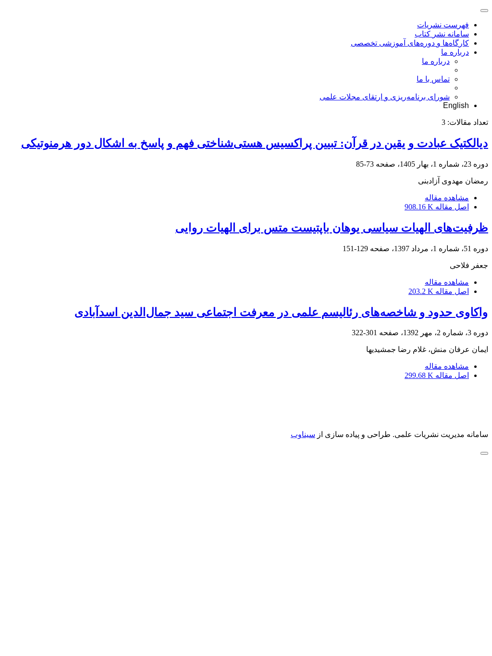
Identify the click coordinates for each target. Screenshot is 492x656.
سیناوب (303, 434)
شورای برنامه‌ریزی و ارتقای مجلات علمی (385, 97)
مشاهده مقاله (447, 198)
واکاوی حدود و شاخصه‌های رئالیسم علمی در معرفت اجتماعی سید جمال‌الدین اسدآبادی (281, 312)
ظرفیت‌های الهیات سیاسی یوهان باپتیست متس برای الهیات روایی (331, 227)
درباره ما (455, 52)
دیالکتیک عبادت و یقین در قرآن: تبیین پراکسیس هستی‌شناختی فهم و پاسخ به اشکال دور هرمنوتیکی (254, 143)
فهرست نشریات (443, 25)
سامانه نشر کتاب (442, 34)
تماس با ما (433, 79)
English (456, 105)
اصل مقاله (437, 207)
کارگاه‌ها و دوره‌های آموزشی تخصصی (410, 43)
